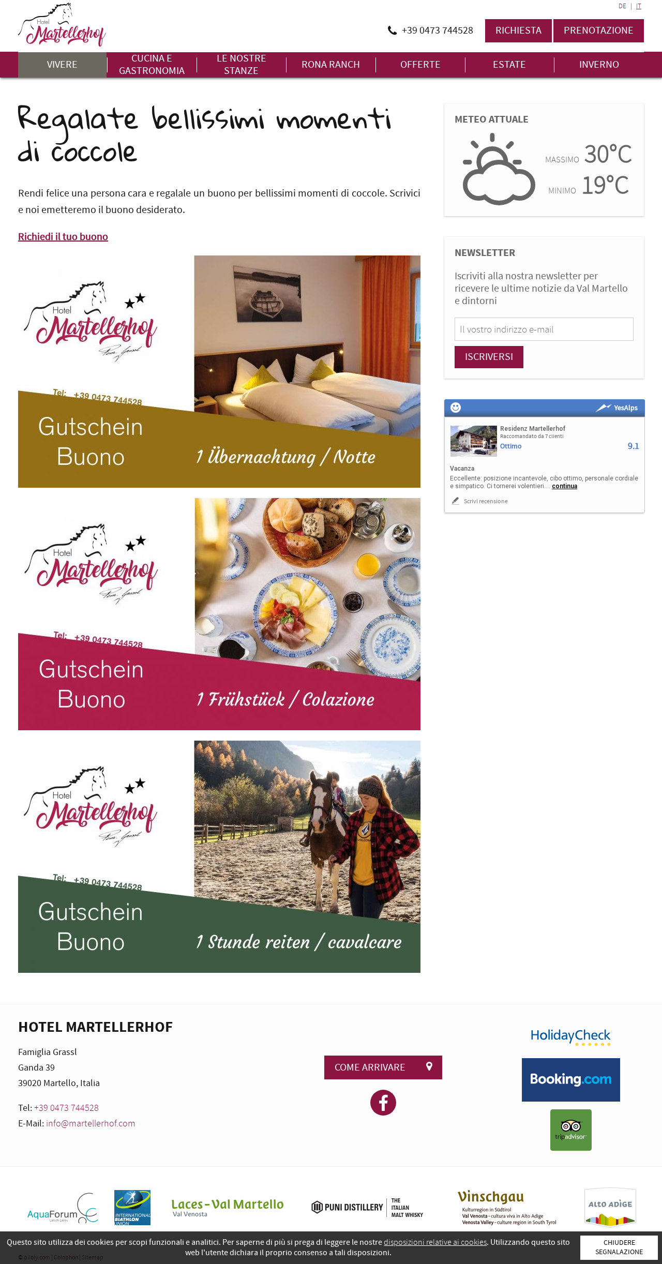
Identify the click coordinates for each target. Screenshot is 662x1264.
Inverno (599, 64)
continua (564, 486)
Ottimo (511, 446)
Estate (509, 64)
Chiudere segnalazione (619, 1247)
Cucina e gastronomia (152, 65)
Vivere (62, 64)
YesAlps (626, 408)
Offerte (420, 64)
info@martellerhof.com (91, 1124)
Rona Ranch (331, 64)
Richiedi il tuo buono (63, 237)
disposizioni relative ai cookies (435, 1242)
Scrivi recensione (485, 501)
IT (638, 6)
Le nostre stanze (241, 65)
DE (622, 6)
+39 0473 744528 (66, 1108)
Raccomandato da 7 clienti (532, 436)
